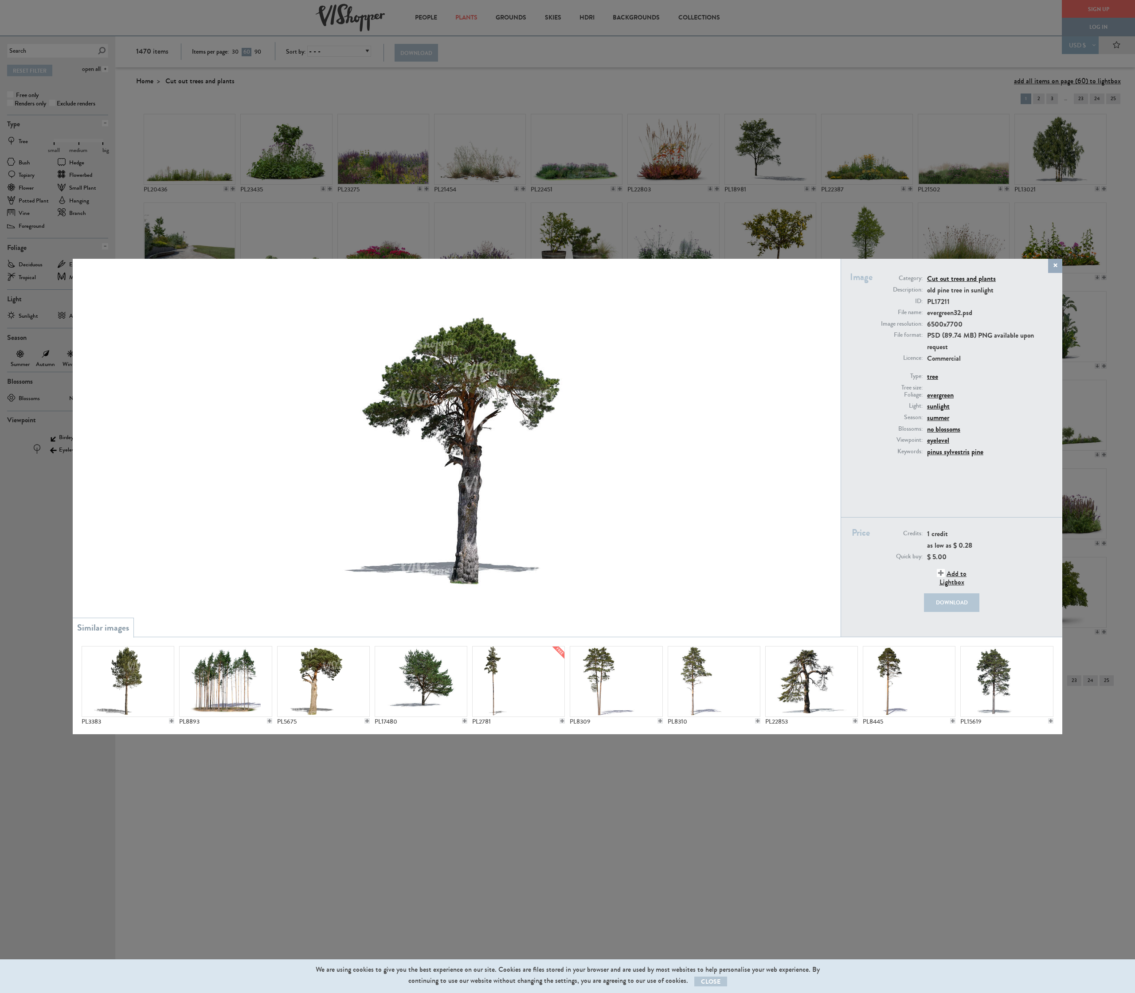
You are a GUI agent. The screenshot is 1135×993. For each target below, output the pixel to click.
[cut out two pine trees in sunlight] (616, 681)
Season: (913, 417)
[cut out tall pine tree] (714, 681)
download (952, 603)
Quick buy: (909, 556)
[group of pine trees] (225, 681)
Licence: (913, 358)
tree (932, 376)
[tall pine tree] (518, 681)
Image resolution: (902, 323)
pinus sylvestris (948, 452)
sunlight (938, 406)
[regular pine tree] (421, 681)
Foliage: (913, 394)
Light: (916, 405)
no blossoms (943, 429)
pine (977, 452)
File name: (910, 312)
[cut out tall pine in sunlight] (909, 681)
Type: (916, 376)
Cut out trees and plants (961, 278)
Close (710, 981)
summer (938, 418)
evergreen (940, 395)
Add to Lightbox (953, 578)
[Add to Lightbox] (171, 721)
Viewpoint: (909, 440)
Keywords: (910, 451)
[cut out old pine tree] (323, 681)
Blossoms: (910, 428)
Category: (911, 278)
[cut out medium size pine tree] (128, 681)
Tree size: (912, 387)
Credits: (913, 533)
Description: (908, 289)
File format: (908, 335)
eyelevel (938, 440)
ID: (919, 301)
